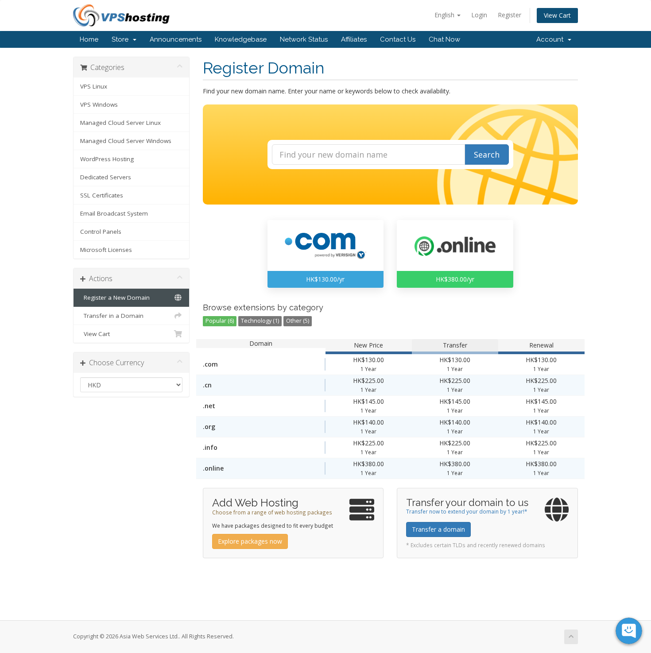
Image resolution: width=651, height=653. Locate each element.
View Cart (557, 15)
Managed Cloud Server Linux (120, 123)
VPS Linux (93, 86)
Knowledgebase (241, 39)
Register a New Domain (115, 297)
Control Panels (100, 232)
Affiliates (354, 39)
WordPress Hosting (107, 159)
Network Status (304, 39)
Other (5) (297, 321)
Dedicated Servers (105, 177)
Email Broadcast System (114, 213)
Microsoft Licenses (106, 250)
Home (89, 39)
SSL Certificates (101, 195)
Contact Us (397, 39)
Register (509, 15)
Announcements (176, 39)
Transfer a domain (438, 529)
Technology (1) (260, 321)
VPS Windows (99, 104)
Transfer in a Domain (111, 316)
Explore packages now (250, 541)
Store (122, 39)
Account (551, 39)
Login (479, 15)
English (445, 15)
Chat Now (444, 39)
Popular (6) (219, 321)
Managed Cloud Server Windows (125, 141)
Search (487, 154)
